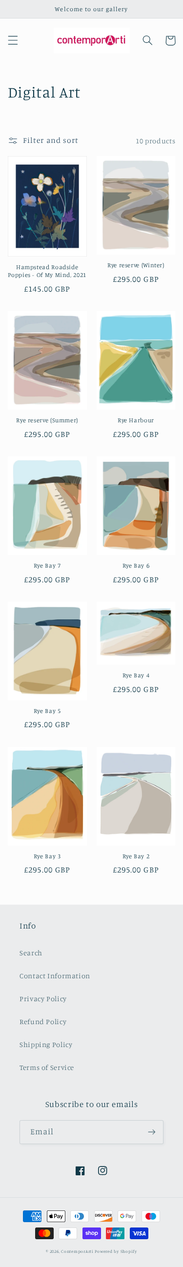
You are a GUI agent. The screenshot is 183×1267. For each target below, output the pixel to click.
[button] (12, 40)
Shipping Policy (46, 1044)
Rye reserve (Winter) (135, 265)
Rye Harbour (136, 420)
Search (31, 953)
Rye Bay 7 (47, 565)
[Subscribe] (152, 1132)
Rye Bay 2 (136, 856)
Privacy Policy (43, 998)
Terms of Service (47, 1067)
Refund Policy (43, 1021)
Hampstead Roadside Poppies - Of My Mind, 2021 (47, 270)
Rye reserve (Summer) (47, 420)
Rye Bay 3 (47, 856)
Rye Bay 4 (136, 675)
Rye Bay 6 (136, 565)
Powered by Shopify (116, 1251)
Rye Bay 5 (47, 710)
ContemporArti (77, 1251)
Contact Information (55, 975)
